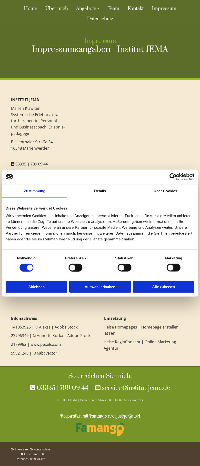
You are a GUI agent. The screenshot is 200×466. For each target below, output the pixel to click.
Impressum (164, 9)
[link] (87, 9)
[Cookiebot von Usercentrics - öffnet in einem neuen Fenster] (173, 176)
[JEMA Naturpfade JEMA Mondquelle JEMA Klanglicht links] (98, 9)
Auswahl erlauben (100, 287)
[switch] (75, 267)
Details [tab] (100, 191)
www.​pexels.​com (45, 344)
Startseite (21, 449)
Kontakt (136, 9)
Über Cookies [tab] (165, 191)
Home (30, 9)
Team (113, 9)
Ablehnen (36, 287)
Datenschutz (100, 19)
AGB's (41, 459)
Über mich (56, 9)
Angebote (86, 9)
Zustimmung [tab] (35, 191)
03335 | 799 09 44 (31, 164)
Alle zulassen (163, 287)
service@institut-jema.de (136, 388)
